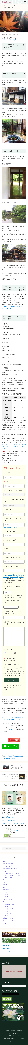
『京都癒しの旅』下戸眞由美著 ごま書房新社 (14, 823)
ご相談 (4, 861)
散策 (14, 756)
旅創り (4, 887)
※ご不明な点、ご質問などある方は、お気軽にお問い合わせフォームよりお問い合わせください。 (14, 446)
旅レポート (6, 879)
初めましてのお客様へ (9, 866)
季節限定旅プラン (9, 877)
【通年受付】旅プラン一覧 (12, 873)
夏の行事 (7, 894)
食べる (6, 906)
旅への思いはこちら (8, 817)
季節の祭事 (6, 890)
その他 (4, 923)
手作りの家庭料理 (19, 756)
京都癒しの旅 (15, 830)
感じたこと (8, 915)
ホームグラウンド (8, 756)
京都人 (8, 758)
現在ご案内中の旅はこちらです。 (11, 40)
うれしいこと (8, 911)
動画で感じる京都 (7, 899)
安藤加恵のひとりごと (9, 918)
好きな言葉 (8, 913)
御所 (14, 758)
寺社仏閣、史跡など (10, 904)
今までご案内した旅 (13, 34)
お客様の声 (6, 882)
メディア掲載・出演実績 (9, 820)
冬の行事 (7, 892)
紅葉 (12, 758)
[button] (25, 2)
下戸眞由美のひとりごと (9, 909)
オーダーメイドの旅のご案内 (12, 875)
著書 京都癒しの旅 (8, 863)
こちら (13, 729)
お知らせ (5, 884)
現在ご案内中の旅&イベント (10, 868)
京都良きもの (6, 901)
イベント (7, 871)
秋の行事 (7, 896)
